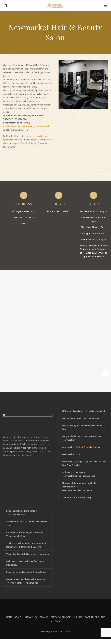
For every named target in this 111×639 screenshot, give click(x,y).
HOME (9, 617)
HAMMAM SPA (30, 617)
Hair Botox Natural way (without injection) (25, 563)
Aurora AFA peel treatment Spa (80, 418)
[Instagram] (53, 607)
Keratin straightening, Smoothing (26, 572)
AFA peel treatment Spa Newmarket (83, 411)
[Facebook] (50, 607)
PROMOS (44, 617)
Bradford (8, 126)
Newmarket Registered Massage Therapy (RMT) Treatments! (25, 581)
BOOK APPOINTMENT (95, 617)
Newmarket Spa (71, 454)
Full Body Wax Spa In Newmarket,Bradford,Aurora (78, 474)
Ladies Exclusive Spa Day (76, 497)
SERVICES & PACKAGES (61, 617)
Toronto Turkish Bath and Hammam (27, 554)
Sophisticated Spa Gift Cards (20, 157)
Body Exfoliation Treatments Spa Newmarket (81, 438)
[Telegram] (61, 607)
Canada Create (63, 631)
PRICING (78, 617)
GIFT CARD (55, 621)
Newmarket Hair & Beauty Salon (81, 447)
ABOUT (18, 617)
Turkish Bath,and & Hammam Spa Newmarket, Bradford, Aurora (26, 545)
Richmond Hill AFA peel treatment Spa (26, 523)
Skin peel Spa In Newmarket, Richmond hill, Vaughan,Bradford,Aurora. (79, 487)
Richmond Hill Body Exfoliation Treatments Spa (24, 534)
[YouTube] (57, 607)
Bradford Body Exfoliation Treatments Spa (21, 513)
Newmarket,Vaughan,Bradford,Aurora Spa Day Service (84, 463)
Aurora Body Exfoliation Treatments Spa (83, 427)
